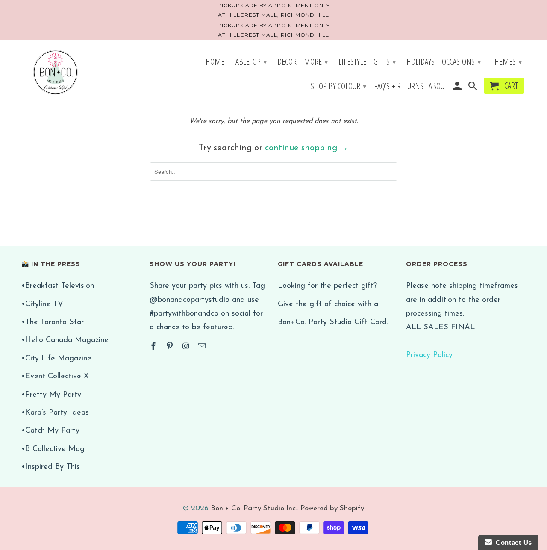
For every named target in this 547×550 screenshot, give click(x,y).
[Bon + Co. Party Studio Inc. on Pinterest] (170, 347)
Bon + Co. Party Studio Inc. (254, 508)
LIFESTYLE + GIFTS (367, 61)
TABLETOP (249, 61)
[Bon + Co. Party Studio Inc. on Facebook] (154, 347)
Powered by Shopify (332, 508)
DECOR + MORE (302, 61)
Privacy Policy (429, 355)
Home (215, 62)
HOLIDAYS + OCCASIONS (443, 61)
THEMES (506, 61)
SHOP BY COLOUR (339, 86)
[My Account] (458, 87)
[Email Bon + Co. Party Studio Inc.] (202, 347)
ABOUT (438, 87)
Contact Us (512, 542)
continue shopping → (306, 148)
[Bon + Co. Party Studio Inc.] (55, 73)
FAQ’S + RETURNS (398, 87)
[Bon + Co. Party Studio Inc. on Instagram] (186, 347)
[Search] (473, 87)
